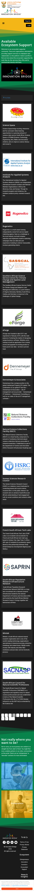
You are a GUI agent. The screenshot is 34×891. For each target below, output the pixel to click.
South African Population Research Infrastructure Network (14, 581)
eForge (6, 330)
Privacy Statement (24, 848)
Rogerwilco (7, 226)
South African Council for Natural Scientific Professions (16, 683)
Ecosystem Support (24, 868)
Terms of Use (24, 842)
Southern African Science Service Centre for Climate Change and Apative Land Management (14, 279)
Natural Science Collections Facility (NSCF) (15, 430)
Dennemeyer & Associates (14, 379)
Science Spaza (9, 125)
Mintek (6, 633)
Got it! (17, 888)
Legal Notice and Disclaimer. (20, 885)
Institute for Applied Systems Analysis (16, 175)
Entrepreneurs (24, 859)
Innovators (24, 862)
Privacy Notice (5, 885)
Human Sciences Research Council (14, 479)
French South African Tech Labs (17, 530)
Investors (24, 864)
